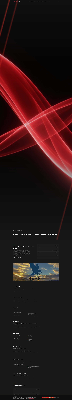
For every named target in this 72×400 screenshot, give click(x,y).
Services (35, 1)
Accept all (45, 397)
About (32, 1)
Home (29, 1)
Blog (42, 1)
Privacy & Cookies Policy (31, 398)
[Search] (58, 1)
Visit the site (56, 257)
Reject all (51, 397)
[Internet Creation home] (16, 1)
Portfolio (16, 230)
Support (45, 1)
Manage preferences (56, 397)
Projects (39, 1)
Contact (48, 1)
